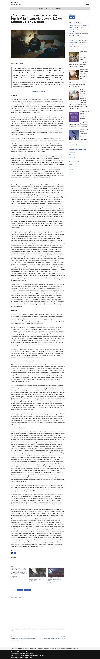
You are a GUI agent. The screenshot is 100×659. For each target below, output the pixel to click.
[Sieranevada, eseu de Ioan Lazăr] (20, 573)
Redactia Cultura (17, 25)
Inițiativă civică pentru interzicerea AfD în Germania (84, 133)
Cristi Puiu (19, 590)
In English (58, 8)
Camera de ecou (43, 8)
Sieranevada (27, 590)
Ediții (70, 174)
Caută (70, 14)
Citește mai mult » (79, 66)
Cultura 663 (72, 157)
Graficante (46, 648)
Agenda (71, 172)
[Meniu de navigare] (87, 3)
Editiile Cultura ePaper (78, 149)
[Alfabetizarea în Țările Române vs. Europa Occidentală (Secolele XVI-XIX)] (74, 75)
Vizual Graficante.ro (40, 655)
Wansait (76, 648)
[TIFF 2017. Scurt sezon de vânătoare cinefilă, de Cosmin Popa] (56, 572)
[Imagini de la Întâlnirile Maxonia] (74, 57)
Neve (16, 657)
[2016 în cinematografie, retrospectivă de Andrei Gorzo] (37, 572)
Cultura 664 (72, 155)
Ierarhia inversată (74, 38)
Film (32, 25)
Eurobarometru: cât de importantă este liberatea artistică (84, 115)
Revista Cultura (75, 23)
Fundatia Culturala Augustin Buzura (26, 648)
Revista (52, 8)
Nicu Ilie (59, 648)
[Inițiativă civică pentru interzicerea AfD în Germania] (74, 135)
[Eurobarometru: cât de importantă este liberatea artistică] (74, 117)
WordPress (29, 657)
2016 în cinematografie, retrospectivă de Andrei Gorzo (36, 578)
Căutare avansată (74, 162)
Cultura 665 (72, 152)
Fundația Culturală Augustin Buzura (24, 653)
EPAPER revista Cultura (38, 91)
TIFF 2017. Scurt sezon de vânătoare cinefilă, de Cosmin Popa (55, 579)
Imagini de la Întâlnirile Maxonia (83, 53)
